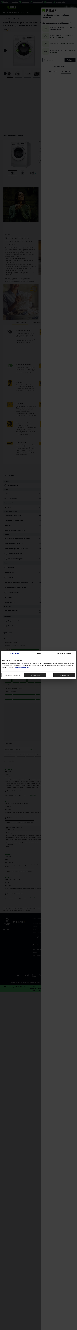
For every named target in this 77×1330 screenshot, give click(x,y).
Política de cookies (22, 667)
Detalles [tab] (38, 653)
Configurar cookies (11, 675)
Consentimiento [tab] (13, 653)
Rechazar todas (35, 675)
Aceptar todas (64, 675)
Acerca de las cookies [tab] (63, 653)
